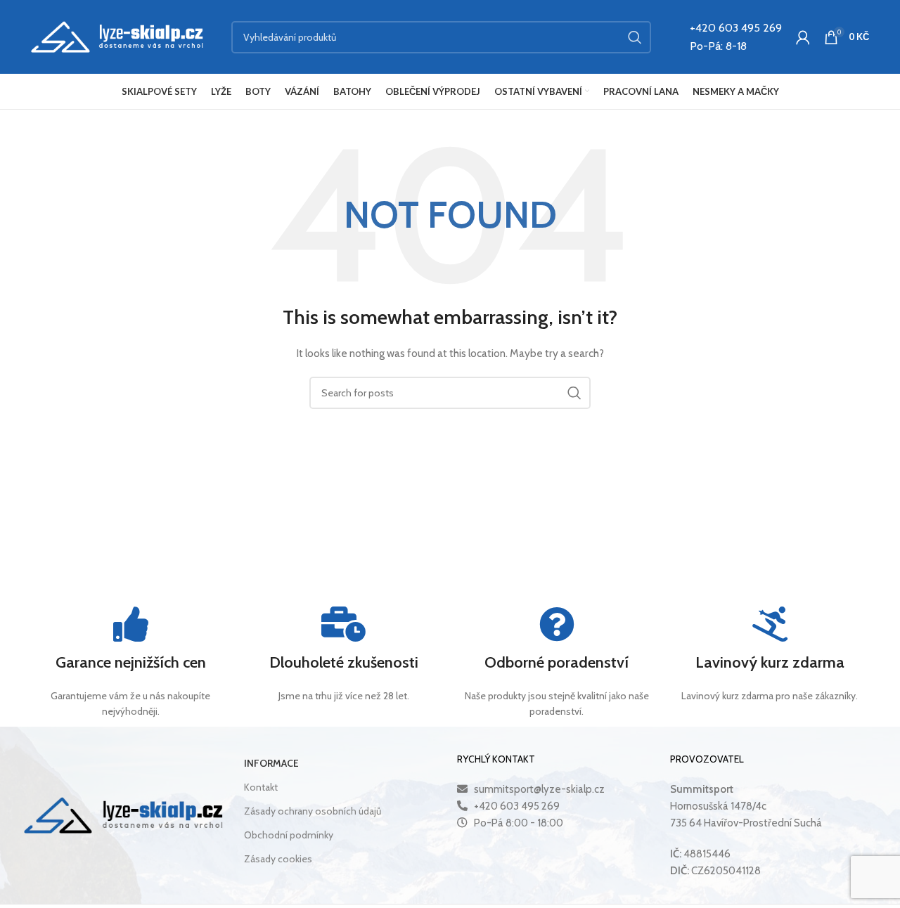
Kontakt (261, 787)
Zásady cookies (278, 858)
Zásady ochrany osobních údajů (312, 811)
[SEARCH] (635, 37)
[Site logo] (117, 36)
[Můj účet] (803, 37)
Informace (271, 763)
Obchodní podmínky (288, 835)
